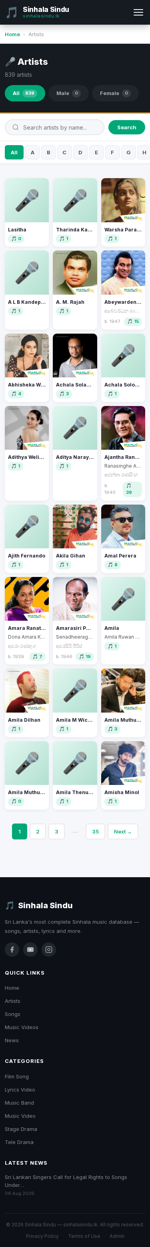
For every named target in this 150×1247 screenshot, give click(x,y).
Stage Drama (21, 1129)
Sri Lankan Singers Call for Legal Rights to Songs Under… (66, 1181)
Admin (117, 1236)
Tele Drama (19, 1142)
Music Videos (21, 1027)
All (23, 93)
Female (114, 93)
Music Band (19, 1102)
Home (12, 34)
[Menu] (138, 12)
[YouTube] (30, 949)
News (12, 1040)
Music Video (20, 1116)
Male (67, 93)
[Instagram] (49, 949)
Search (126, 127)
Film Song (17, 1076)
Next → (123, 831)
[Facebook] (12, 949)
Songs (12, 1014)
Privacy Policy (42, 1236)
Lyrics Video (20, 1089)
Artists (12, 1001)
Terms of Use (84, 1236)
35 (95, 831)
